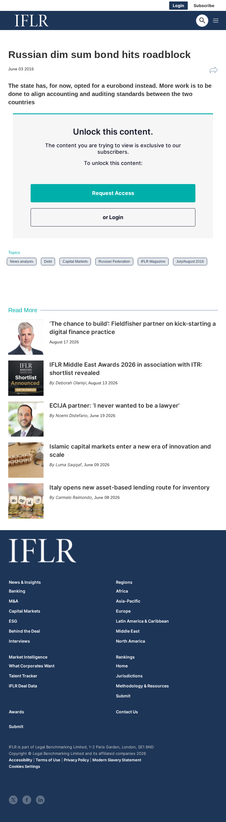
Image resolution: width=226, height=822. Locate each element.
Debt (48, 261)
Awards (16, 711)
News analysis (21, 261)
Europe (123, 611)
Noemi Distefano (71, 415)
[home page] (38, 21)
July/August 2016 (190, 261)
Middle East (127, 631)
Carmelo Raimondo (74, 497)
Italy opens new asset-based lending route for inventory (129, 487)
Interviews (19, 641)
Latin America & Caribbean (142, 621)
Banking (17, 591)
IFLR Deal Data (23, 686)
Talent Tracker (23, 676)
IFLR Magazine (153, 261)
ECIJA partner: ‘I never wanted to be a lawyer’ (114, 405)
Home (122, 666)
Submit (123, 696)
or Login (113, 217)
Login (178, 5)
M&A (13, 601)
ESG (13, 621)
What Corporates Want (31, 666)
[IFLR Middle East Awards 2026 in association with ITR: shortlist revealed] (26, 378)
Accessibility (20, 760)
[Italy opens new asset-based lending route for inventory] (26, 501)
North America (130, 641)
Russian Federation (114, 261)
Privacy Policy (76, 760)
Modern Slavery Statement (116, 760)
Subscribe (204, 5)
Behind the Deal (24, 631)
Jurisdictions (129, 676)
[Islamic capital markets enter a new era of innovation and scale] (26, 460)
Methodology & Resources (142, 686)
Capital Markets (75, 261)
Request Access (113, 193)
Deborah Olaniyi (71, 382)
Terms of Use (48, 760)
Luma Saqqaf (69, 464)
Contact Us (127, 711)
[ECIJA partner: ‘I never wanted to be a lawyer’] (26, 419)
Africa (122, 591)
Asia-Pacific (128, 601)
